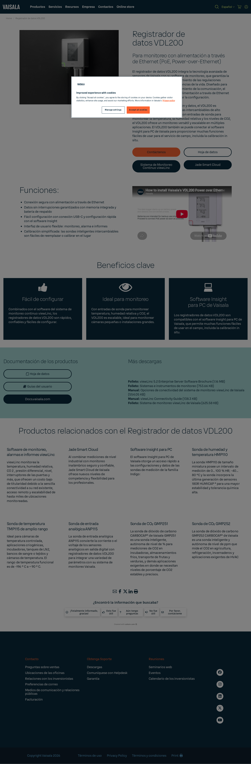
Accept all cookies (138, 110)
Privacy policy (169, 100)
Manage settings (113, 110)
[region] (126, 97)
